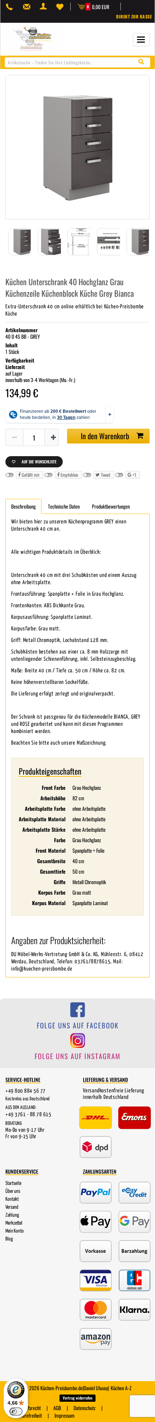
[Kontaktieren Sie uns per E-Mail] (28, 6)
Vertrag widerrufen (77, 1398)
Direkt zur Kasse (134, 16)
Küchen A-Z (121, 1388)
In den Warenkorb (105, 435)
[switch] (15, 1411)
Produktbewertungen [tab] (111, 506)
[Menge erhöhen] (53, 437)
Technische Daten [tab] (64, 506)
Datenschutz (85, 1408)
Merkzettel (13, 1223)
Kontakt (12, 1199)
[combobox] (77, 62)
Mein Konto (14, 1231)
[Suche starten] (142, 62)
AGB (57, 1408)
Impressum (64, 1415)
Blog (9, 1239)
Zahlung (12, 1215)
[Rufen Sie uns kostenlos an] (11, 6)
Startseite (13, 1183)
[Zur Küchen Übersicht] (35, 38)
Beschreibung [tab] (23, 506)
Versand (11, 1207)
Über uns (12, 1191)
